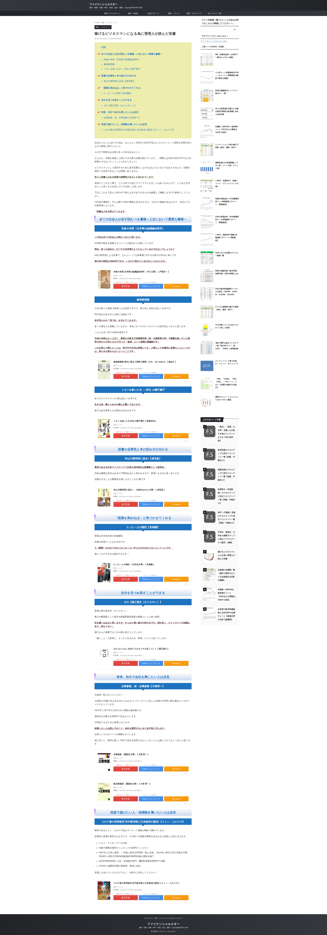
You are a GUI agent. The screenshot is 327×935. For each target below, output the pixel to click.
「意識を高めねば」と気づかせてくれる (121, 88)
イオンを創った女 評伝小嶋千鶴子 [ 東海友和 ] (134, 421)
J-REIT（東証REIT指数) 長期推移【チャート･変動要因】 (226, 237)
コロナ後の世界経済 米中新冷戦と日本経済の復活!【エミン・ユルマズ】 (139, 129)
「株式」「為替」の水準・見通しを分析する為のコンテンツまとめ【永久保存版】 (226, 434)
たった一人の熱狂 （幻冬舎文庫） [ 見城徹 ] (133, 564)
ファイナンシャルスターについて (171, 918)
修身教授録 (109, 64)
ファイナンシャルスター (103, 4)
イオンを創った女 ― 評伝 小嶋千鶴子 (122, 69)
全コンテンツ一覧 (214, 13)
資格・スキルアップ (194, 13)
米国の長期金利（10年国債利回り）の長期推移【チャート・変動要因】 (227, 201)
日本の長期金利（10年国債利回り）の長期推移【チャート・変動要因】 (227, 219)
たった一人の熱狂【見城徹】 (118, 93)
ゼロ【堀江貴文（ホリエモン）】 (120, 105)
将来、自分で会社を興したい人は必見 (119, 112)
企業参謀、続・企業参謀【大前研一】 (122, 117)
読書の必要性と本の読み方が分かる (118, 75)
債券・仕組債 (133, 13)
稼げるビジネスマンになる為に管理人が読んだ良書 (226, 555)
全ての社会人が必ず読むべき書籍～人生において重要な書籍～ (131, 54)
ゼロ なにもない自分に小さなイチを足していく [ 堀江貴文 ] (140, 648)
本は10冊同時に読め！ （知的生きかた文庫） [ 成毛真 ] (139, 489)
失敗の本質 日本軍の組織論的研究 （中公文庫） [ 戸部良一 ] (141, 271)
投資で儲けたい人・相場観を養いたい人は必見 (124, 124)
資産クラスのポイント (112, 13)
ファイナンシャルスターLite (214, 41)
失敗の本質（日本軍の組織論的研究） (122, 59)
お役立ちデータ (153, 13)
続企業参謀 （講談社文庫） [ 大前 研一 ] (131, 783)
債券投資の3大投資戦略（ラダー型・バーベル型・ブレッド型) (226, 165)
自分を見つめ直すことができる (116, 100)
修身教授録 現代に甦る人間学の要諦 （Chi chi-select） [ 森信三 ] (144, 361)
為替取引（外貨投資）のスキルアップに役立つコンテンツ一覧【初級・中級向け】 (226, 496)
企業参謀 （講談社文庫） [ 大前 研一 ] (130, 754)
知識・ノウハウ (173, 13)
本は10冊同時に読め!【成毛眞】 (119, 81)
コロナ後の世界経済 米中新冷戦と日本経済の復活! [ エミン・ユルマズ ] (146, 883)
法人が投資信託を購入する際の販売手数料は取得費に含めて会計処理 (226, 111)
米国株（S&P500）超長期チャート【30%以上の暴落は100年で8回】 (227, 129)
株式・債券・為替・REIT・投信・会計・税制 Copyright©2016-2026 (163, 927)
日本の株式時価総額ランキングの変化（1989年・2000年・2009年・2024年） (226, 292)
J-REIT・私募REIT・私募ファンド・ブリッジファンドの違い (226, 183)
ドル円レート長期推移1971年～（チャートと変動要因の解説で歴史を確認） (227, 75)
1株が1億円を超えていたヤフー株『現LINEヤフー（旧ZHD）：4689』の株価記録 (226, 346)
